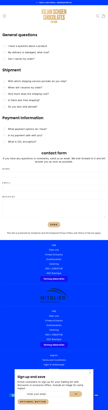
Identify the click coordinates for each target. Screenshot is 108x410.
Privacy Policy (66, 233)
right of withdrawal (54, 364)
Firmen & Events (54, 254)
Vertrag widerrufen (54, 278)
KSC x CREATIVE (54, 268)
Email (6, 183)
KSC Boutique (54, 273)
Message (8, 197)
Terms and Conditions (54, 360)
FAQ (54, 245)
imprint (54, 355)
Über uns (54, 249)
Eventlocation (54, 259)
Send (54, 224)
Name (6, 169)
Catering (54, 264)
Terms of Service (86, 233)
